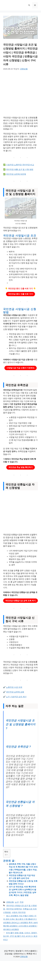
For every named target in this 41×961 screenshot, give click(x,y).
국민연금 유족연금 (14, 909)
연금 (21, 902)
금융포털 (10, 902)
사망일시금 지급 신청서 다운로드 (21, 368)
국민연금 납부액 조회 (15, 692)
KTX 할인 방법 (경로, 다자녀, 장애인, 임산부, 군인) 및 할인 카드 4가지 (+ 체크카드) (20, 936)
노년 (17, 902)
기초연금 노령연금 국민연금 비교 (20, 165)
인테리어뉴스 (19, 954)
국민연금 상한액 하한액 (16, 174)
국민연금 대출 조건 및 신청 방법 (19, 169)
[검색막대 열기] (29, 5)
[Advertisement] (20, 94)
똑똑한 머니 (32, 954)
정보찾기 (19, 951)
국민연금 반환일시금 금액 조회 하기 (20, 601)
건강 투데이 (9, 951)
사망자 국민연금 (19, 912)
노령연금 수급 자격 (14, 687)
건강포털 (8, 954)
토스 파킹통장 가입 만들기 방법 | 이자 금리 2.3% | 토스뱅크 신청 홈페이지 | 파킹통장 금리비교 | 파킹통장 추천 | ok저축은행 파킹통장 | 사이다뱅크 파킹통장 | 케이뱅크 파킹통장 (20, 923)
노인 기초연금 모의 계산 (16, 697)
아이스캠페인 (30, 951)
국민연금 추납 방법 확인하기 (20, 467)
